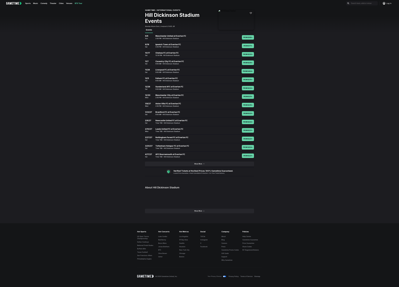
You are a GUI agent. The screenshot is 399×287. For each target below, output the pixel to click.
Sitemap (257, 276)
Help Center (246, 236)
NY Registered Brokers (250, 250)
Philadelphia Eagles (144, 259)
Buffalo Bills (141, 249)
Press (223, 246)
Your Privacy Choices (215, 276)
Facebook (204, 246)
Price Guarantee (248, 243)
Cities (61, 3)
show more (198, 211)
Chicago (182, 253)
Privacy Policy (234, 276)
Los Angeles (183, 236)
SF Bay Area (183, 240)
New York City (184, 250)
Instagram (204, 240)
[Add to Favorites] (251, 13)
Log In (388, 3)
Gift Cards (225, 253)
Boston (181, 257)
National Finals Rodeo (145, 245)
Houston (182, 246)
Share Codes (247, 246)
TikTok (202, 236)
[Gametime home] (15, 3)
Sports (28, 3)
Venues (69, 3)
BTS (159, 250)
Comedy (44, 3)
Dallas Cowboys (143, 242)
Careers (224, 243)
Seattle (181, 243)
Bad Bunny (162, 240)
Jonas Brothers (163, 246)
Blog (223, 240)
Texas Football (142, 252)
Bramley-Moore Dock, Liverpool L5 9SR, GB (160, 26)
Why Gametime (226, 260)
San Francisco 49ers (144, 255)
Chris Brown (162, 253)
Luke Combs (162, 236)
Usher (160, 257)
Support (224, 257)
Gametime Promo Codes (230, 250)
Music (35, 3)
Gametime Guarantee (250, 240)
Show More (198, 164)
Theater (53, 3)
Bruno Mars (162, 243)
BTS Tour (78, 3)
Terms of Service (246, 276)
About (223, 236)
